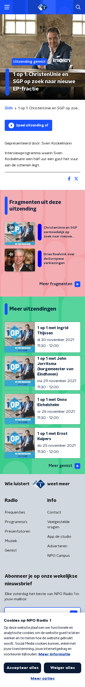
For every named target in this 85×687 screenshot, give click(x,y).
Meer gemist (60, 466)
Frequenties (15, 512)
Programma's (16, 522)
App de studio (59, 536)
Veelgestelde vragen (58, 524)
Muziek (11, 541)
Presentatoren (17, 531)
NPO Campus (58, 555)
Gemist (11, 550)
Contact (54, 512)
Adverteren (57, 546)
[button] (7, 7)
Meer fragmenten (55, 284)
